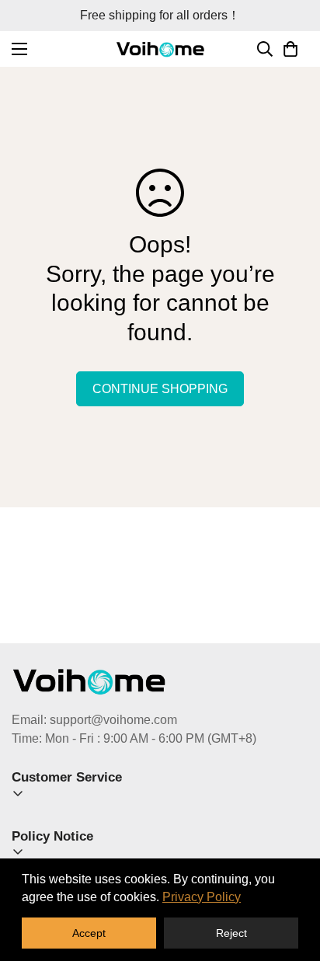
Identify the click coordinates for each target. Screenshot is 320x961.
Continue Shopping (160, 388)
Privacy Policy (201, 897)
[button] (290, 49)
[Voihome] (160, 48)
